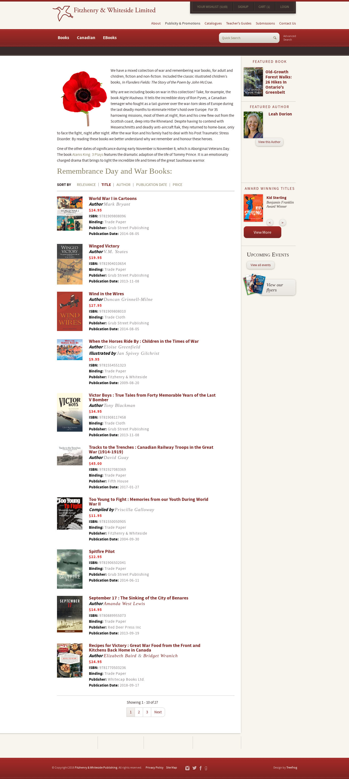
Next (158, 712)
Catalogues (213, 23)
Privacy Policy (155, 768)
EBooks (110, 38)
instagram (187, 768)
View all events (261, 265)
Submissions (265, 23)
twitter (194, 768)
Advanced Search (289, 38)
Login (284, 7)
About (156, 23)
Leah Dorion (280, 114)
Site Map (171, 768)
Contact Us (287, 23)
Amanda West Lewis (124, 603)
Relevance (86, 184)
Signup (243, 7)
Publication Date (151, 184)
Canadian (86, 38)
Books (63, 38)
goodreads (206, 768)
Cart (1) (264, 7)
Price (177, 184)
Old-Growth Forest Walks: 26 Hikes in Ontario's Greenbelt (278, 82)
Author (124, 184)
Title (106, 184)
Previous (270, 222)
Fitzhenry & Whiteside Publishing (96, 768)
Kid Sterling (276, 197)
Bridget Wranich (160, 655)
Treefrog (291, 768)
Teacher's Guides (238, 23)
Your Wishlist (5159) (212, 7)
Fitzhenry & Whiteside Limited (104, 13)
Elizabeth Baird (120, 655)
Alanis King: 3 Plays (87, 154)
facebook (200, 768)
